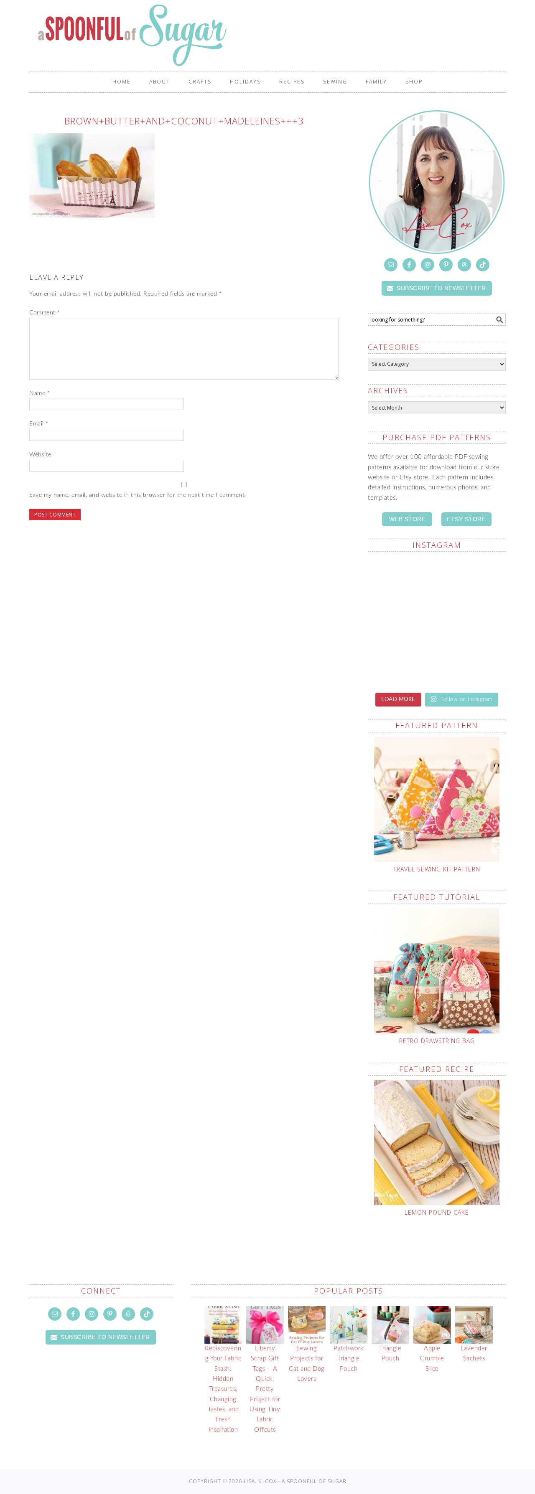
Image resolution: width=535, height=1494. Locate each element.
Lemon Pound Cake (437, 1212)
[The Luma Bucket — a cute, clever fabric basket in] (472, 579)
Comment (44, 313)
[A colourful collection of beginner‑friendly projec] (401, 662)
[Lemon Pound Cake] (437, 1142)
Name (39, 393)
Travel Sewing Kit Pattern (436, 869)
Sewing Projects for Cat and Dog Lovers (307, 1363)
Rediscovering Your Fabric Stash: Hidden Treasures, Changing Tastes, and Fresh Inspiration (223, 1389)
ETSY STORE (466, 519)
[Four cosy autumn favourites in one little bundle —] (472, 621)
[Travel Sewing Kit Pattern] (437, 799)
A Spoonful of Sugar (271, 35)
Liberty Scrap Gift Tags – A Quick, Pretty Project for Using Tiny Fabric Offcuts (265, 1389)
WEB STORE (407, 519)
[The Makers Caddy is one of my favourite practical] (401, 579)
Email (38, 424)
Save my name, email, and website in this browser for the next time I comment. (137, 495)
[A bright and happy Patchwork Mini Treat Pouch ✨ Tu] (472, 662)
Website (40, 455)
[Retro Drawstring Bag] (437, 970)
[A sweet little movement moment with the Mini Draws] (401, 621)
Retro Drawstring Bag (437, 1041)
